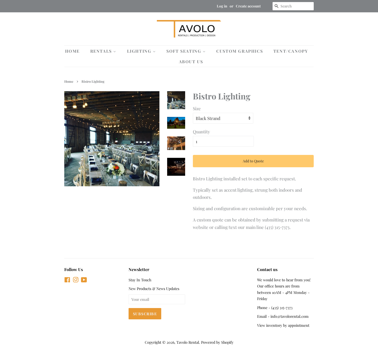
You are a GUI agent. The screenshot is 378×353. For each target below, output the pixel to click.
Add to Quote (253, 161)
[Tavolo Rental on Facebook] (67, 280)
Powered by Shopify (217, 342)
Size (197, 108)
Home (72, 51)
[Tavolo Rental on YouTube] (84, 280)
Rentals (101, 51)
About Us (191, 61)
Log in (222, 6)
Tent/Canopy (290, 51)
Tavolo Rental (187, 342)
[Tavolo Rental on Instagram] (75, 280)
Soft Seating (184, 51)
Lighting (140, 51)
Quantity (201, 131)
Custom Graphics (239, 51)
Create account (248, 6)
